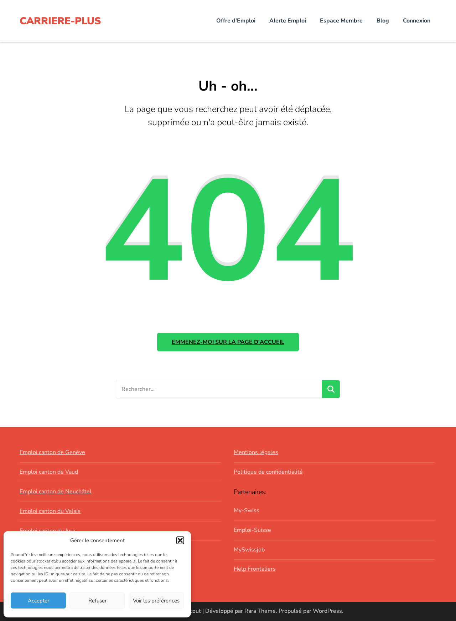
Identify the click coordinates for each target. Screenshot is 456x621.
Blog (383, 21)
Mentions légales (256, 452)
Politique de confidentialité (268, 472)
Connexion (416, 21)
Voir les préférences (156, 600)
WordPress (327, 611)
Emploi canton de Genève (52, 452)
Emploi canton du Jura (47, 531)
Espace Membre (341, 21)
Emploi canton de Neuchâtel (56, 491)
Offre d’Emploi (235, 21)
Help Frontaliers (255, 569)
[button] (180, 540)
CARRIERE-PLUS (60, 21)
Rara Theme (260, 611)
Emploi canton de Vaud (49, 472)
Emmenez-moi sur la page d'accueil (228, 342)
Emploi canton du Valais (50, 511)
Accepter (38, 600)
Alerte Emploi (287, 21)
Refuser (97, 600)
